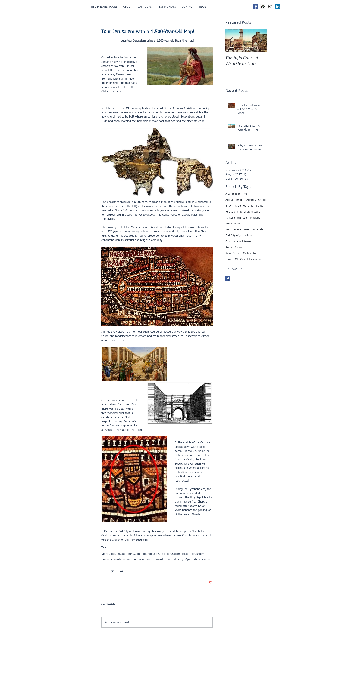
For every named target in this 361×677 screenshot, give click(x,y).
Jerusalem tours (143, 559)
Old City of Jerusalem (186, 559)
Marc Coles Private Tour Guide (120, 553)
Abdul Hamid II (234, 200)
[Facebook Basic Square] (227, 278)
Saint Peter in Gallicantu (240, 253)
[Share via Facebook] (103, 571)
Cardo (206, 559)
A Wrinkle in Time (236, 193)
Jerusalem (197, 553)
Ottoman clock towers (239, 241)
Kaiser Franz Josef (236, 217)
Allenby (251, 200)
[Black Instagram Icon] (270, 6)
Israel (185, 553)
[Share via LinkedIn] (121, 571)
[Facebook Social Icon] (255, 6)
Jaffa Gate (257, 205)
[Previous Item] (231, 40)
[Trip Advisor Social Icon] (262, 6)
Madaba (106, 559)
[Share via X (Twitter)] (112, 571)
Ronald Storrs (234, 247)
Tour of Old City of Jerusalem (161, 553)
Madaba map (122, 559)
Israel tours (163, 559)
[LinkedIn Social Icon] (277, 6)
